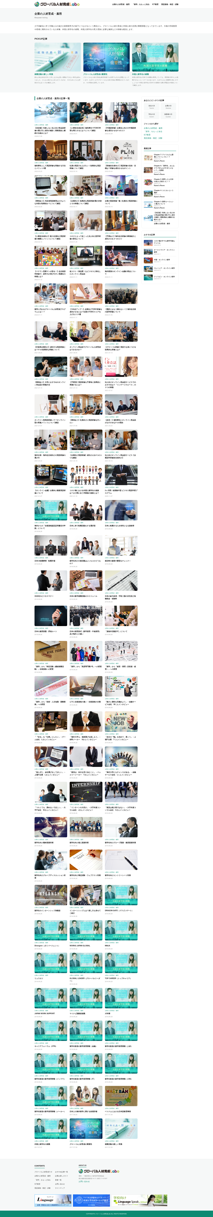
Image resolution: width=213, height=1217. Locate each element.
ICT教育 (155, 4)
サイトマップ (60, 1188)
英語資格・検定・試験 (169, 4)
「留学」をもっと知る (141, 4)
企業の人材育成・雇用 (121, 4)
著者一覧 (58, 1180)
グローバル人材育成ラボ (43, 1172)
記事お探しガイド (61, 1176)
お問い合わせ (60, 1184)
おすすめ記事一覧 (61, 1172)
